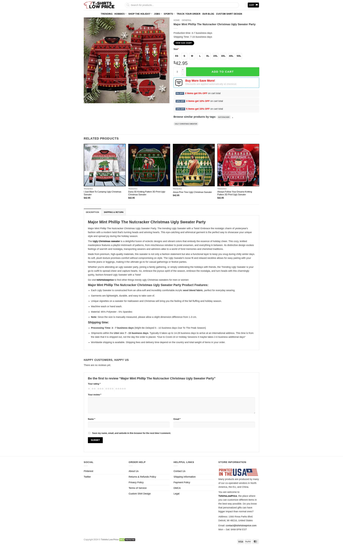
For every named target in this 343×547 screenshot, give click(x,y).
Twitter (87, 476)
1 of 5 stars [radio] (88, 389)
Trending (107, 14)
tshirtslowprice (105, 280)
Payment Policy (182, 482)
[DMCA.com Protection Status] (127, 539)
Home (177, 20)
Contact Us (179, 471)
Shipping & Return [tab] (114, 212)
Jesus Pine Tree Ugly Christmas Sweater (192, 192)
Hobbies (119, 14)
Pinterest (88, 471)
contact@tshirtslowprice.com (241, 525)
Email (177, 419)
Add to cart (223, 71)
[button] (253, 5)
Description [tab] (92, 212)
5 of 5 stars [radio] (120, 389)
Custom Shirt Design (229, 14)
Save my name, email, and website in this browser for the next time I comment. (131, 433)
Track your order (188, 14)
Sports (168, 14)
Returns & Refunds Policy (142, 476)
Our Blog (208, 14)
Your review (94, 394)
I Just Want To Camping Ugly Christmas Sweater (102, 193)
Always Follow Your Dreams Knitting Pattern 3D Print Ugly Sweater (234, 193)
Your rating (94, 384)
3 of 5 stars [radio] (100, 389)
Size (176, 49)
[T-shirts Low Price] (99, 5)
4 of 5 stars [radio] (109, 389)
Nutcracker (224, 117)
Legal (176, 493)
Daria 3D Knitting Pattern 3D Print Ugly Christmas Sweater (146, 193)
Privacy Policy (136, 482)
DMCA (177, 488)
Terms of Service (138, 488)
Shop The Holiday (139, 14)
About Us (134, 471)
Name (91, 419)
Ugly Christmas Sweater (186, 124)
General (186, 20)
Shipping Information (185, 476)
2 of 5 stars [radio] (93, 389)
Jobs (157, 14)
